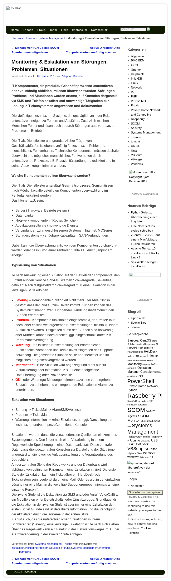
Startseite (17, 38)
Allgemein (137, 56)
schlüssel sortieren (137, 404)
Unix (134, 150)
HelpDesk (137, 74)
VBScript (136, 155)
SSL (151, 421)
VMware (136, 159)
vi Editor (151, 449)
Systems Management (51, 38)
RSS (151, 401)
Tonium (136, 327)
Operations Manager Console (139, 369)
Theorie (28, 29)
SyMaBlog (27, 13)
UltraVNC (145, 440)
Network (136, 87)
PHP (134, 96)
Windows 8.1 (146, 457)
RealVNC (132, 401)
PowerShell (138, 101)
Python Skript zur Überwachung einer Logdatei (144, 217)
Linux (134, 83)
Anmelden (137, 485)
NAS (154, 364)
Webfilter (149, 453)
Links (64, 29)
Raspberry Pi (139, 119)
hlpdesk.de (138, 318)
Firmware (132, 348)
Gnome (136, 69)
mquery (146, 364)
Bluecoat (133, 340)
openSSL (132, 368)
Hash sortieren (145, 348)
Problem (43, 547)
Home (15, 29)
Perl (133, 92)
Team (53, 29)
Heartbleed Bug (135, 351)
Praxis (41, 29)
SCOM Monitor (138, 418)
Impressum (79, 29)
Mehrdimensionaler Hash (140, 360)
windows (133, 457)
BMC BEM (138, 60)
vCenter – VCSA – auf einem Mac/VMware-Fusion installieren (145, 239)
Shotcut (144, 421)
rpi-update (143, 401)
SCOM (135, 123)
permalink (25, 551)
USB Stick (142, 444)
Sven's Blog (138, 322)
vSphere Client (134, 453)
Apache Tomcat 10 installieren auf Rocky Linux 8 (145, 253)
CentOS (136, 65)
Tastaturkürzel (134, 436)
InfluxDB (136, 78)
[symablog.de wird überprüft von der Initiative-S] (144, 472)
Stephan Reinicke (72, 76)
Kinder (143, 356)
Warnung (104, 547)
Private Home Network (142, 386)
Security (136, 128)
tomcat (135, 141)
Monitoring (31, 547)
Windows (137, 164)
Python (132, 390)
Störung (65, 547)
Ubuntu (136, 146)
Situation (54, 547)
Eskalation (17, 547)
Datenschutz (99, 29)
